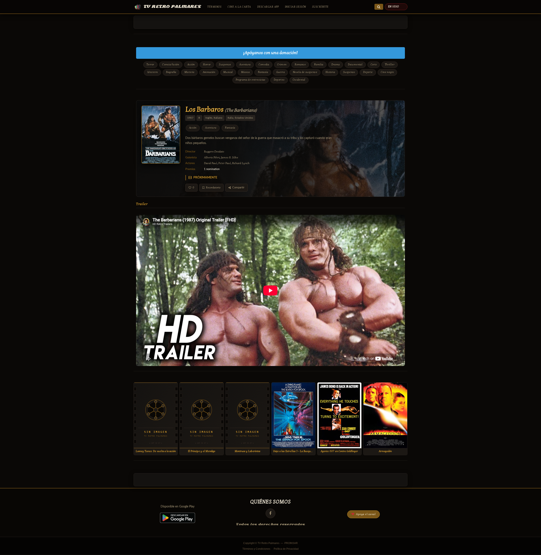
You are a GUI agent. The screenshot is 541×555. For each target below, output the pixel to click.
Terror (150, 64)
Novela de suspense (305, 72)
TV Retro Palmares (172, 6)
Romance (300, 64)
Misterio (189, 72)
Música (245, 72)
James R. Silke (229, 157)
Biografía (171, 72)
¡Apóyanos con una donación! (270, 52)
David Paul (210, 163)
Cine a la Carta (239, 6)
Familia (318, 64)
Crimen (281, 64)
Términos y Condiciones (256, 548)
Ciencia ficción (170, 64)
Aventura (244, 64)
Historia (330, 72)
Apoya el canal (365, 514)
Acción (191, 64)
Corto (374, 64)
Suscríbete (320, 6)
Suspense (225, 64)
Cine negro (387, 72)
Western (152, 72)
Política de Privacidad (286, 548)
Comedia (264, 64)
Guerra (280, 72)
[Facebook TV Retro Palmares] (270, 513)
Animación (209, 72)
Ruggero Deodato (214, 151)
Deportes (279, 79)
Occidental (299, 79)
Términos (214, 6)
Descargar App (268, 6)
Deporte (368, 72)
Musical (228, 72)
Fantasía (263, 72)
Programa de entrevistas (250, 79)
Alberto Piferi (212, 157)
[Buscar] (378, 7)
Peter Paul (224, 163)
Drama (335, 64)
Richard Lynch (241, 163)
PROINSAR (291, 543)
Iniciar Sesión (295, 6)
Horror (207, 64)
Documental (355, 64)
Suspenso (349, 72)
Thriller (390, 64)
